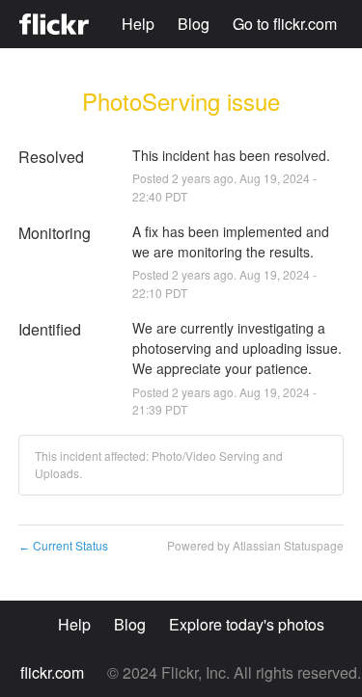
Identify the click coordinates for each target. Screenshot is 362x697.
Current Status (63, 545)
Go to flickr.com (285, 24)
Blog (193, 24)
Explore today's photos (246, 624)
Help (138, 24)
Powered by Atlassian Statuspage (255, 545)
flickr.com (52, 672)
